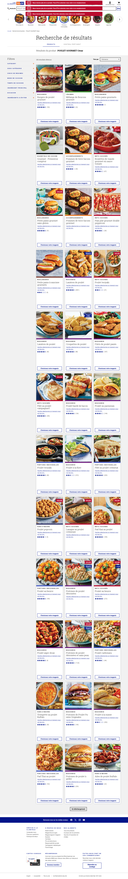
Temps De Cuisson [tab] (15, 83)
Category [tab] (11, 63)
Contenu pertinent (72, 44)
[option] (19, 19)
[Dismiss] (101, 2)
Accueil (9, 31)
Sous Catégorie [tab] (14, 68)
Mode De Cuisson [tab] (15, 78)
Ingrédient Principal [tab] (17, 88)
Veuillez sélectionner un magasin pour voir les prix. (49, 104)
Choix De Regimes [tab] (15, 73)
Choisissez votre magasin (49, 121)
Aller (118, 8)
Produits (51, 44)
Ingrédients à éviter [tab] (17, 97)
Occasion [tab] (11, 93)
